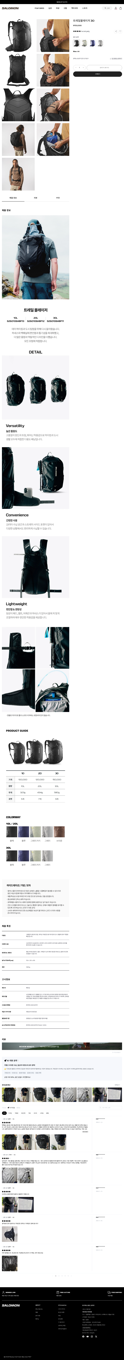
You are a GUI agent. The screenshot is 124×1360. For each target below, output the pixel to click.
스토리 (84, 8)
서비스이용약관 (86, 1309)
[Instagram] (92, 1337)
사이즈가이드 (61, 1309)
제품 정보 (13, 198)
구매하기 (97, 74)
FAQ (59, 1315)
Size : (75, 51)
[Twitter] (96, 1337)
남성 (50, 8)
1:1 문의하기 (61, 1322)
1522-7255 (91, 1317)
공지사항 (37, 1315)
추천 (58, 198)
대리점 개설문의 (62, 1329)
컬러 (76, 37)
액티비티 (74, 8)
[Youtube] (88, 1337)
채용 (36, 1312)
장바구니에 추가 (104, 67)
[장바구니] (120, 8)
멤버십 (37, 1319)
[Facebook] (83, 1337)
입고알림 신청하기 (117, 58)
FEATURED (39, 8)
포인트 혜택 (61, 1312)
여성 (57, 8)
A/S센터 (60, 1319)
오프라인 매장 (61, 1325)
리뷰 (35, 198)
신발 (65, 8)
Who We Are (39, 1309)
